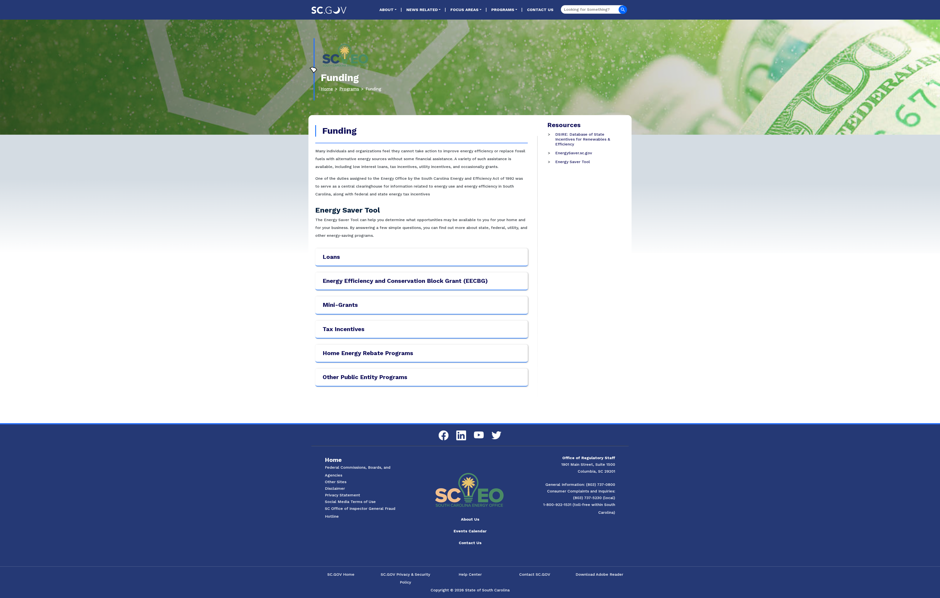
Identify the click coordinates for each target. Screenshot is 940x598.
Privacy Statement (342, 495)
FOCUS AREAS (464, 9)
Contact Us (540, 9)
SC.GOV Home (340, 574)
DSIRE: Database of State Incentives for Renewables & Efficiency (582, 139)
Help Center (470, 574)
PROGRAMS (502, 9)
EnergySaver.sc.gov (573, 153)
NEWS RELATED (422, 9)
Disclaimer (335, 488)
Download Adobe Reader (599, 574)
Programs (349, 88)
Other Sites (335, 481)
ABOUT (386, 9)
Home (327, 88)
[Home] (345, 61)
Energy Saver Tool (572, 161)
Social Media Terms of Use (350, 501)
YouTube (475, 431)
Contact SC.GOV (534, 574)
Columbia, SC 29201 (596, 471)
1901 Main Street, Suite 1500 (588, 464)
